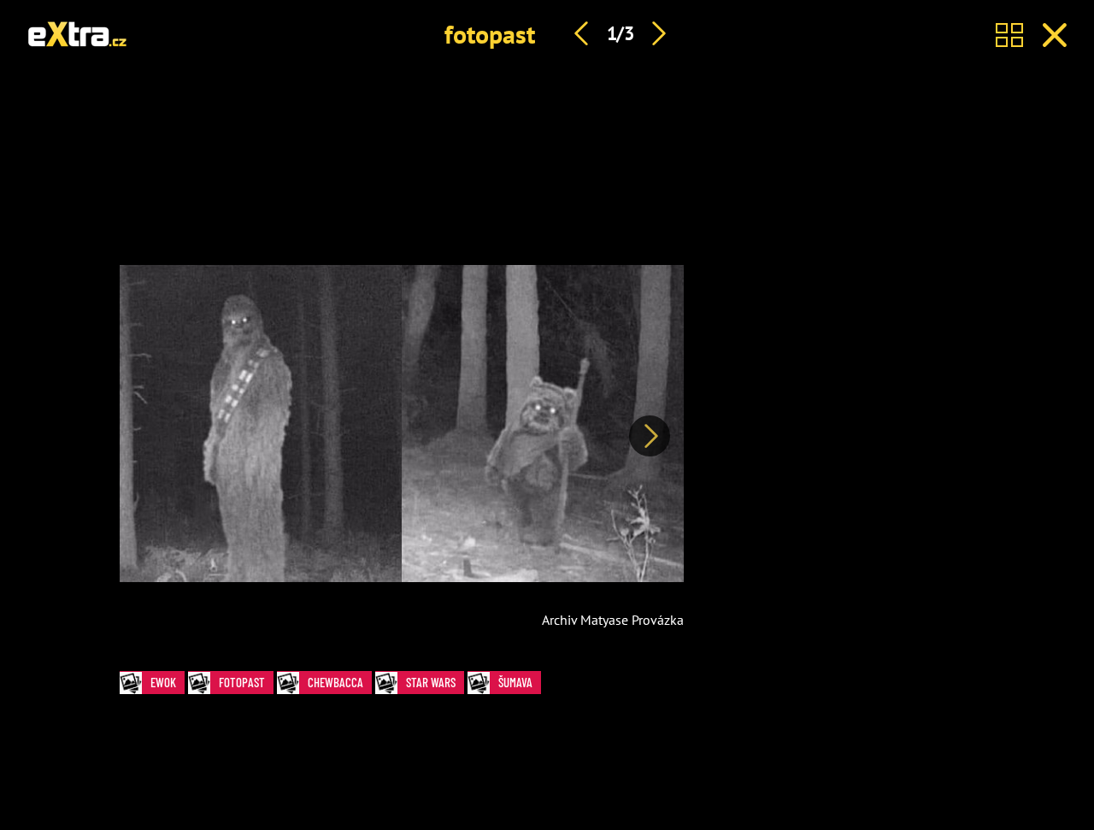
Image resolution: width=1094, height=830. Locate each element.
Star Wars (431, 682)
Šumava (515, 682)
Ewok (163, 682)
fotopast (489, 33)
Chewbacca (335, 682)
